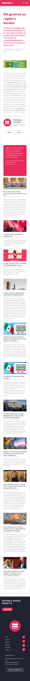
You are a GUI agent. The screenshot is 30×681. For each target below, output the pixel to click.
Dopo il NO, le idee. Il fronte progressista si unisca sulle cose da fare (14, 193)
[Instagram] (23, 641)
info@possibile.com (9, 655)
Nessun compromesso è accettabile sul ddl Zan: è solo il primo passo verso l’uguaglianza (14, 453)
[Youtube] (23, 649)
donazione (8, 151)
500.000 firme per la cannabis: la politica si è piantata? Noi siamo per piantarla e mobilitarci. (14, 338)
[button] (24, 3)
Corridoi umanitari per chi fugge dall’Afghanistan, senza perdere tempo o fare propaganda (13, 415)
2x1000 (16, 151)
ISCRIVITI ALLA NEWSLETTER (11, 169)
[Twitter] (23, 645)
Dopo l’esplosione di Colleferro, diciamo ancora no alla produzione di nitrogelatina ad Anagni (14, 528)
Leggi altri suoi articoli (19, 125)
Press (4, 51)
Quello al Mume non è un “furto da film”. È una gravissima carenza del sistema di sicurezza (14, 486)
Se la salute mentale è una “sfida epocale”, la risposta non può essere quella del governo (13, 573)
